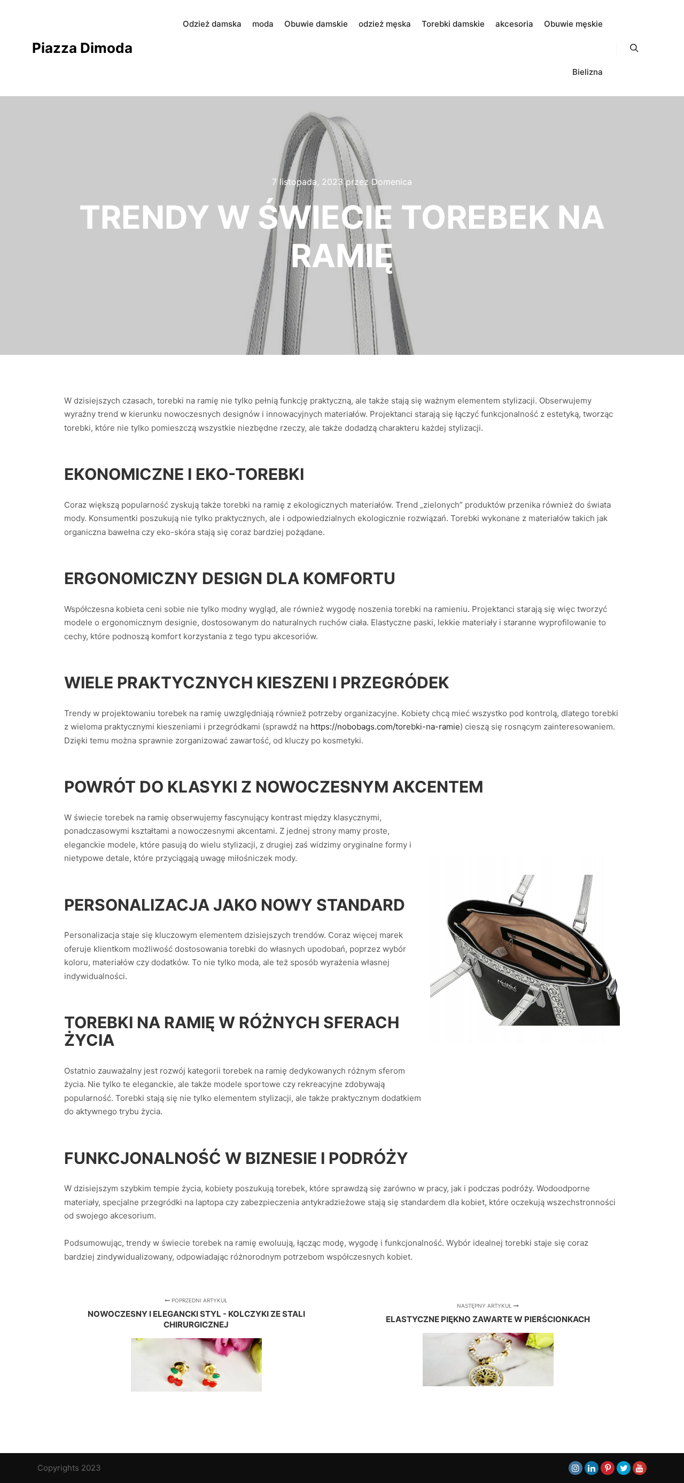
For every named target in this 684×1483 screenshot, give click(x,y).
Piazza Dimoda (82, 48)
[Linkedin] (591, 1468)
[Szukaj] (634, 48)
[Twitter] (624, 1468)
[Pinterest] (608, 1468)
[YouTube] (640, 1468)
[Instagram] (575, 1468)
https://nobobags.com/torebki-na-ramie (385, 726)
